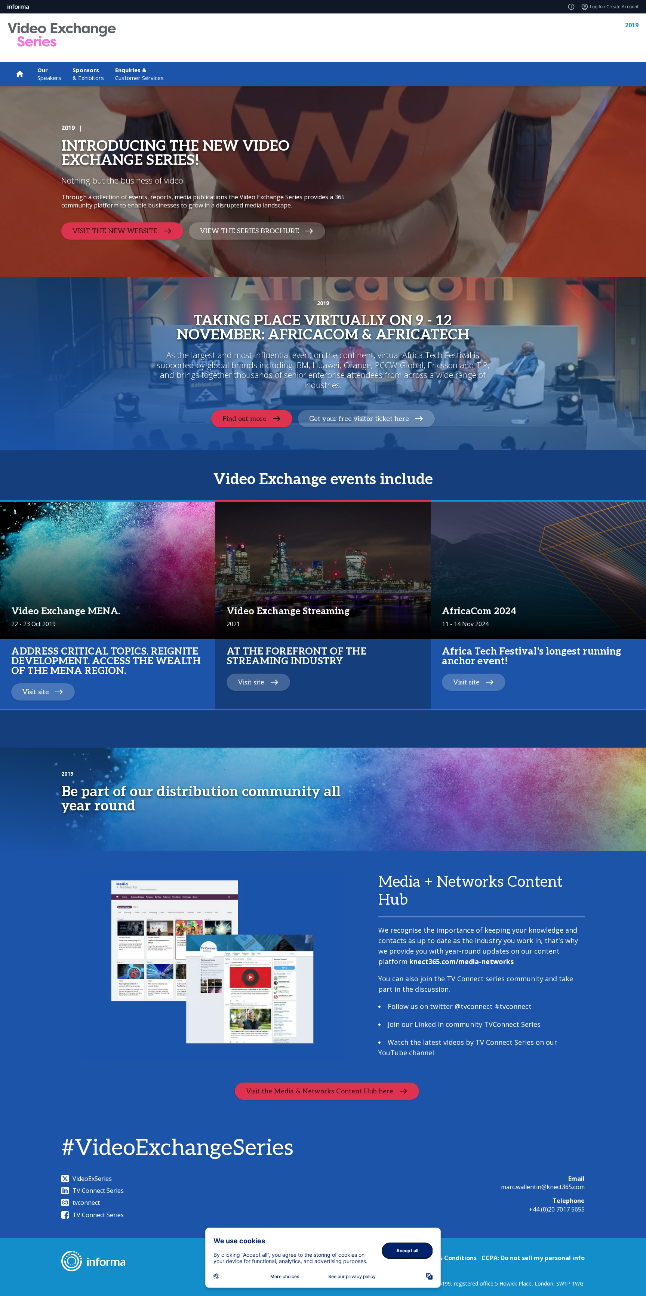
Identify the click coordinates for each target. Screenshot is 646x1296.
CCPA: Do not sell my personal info (533, 1258)
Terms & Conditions (447, 1258)
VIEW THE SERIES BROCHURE (249, 231)
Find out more (244, 419)
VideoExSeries (92, 1179)
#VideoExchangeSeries (177, 1148)
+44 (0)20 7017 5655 (557, 1209)
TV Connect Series (98, 1190)
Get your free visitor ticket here (359, 419)
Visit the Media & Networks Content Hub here (319, 1091)
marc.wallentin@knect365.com (543, 1187)
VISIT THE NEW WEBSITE (115, 231)
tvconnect (86, 1202)
